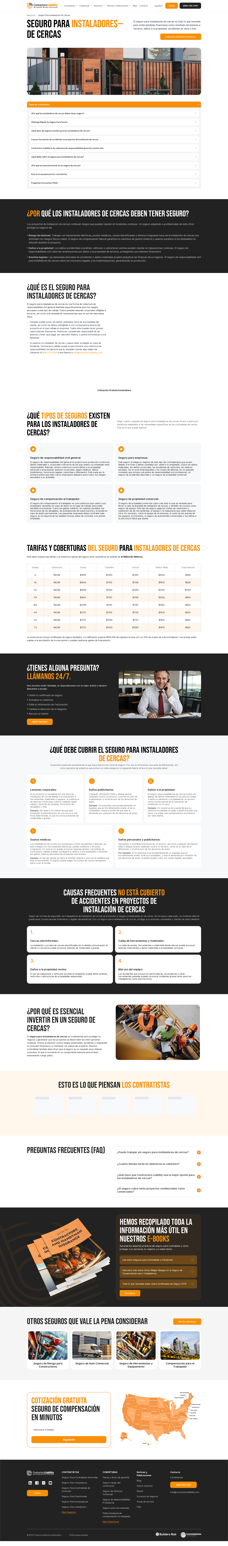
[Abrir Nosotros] (103, 5)
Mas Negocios (69, 1512)
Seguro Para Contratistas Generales (80, 1477)
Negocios (31, 15)
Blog (139, 1480)
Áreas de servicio (145, 1501)
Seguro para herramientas (116, 1508)
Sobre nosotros (145, 1486)
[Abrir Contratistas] (76, 5)
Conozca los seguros (147, 1496)
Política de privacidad (78, 1535)
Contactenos (176, 1477)
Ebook (140, 1491)
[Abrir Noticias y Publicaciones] (129, 5)
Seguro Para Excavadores (75, 1501)
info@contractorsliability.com (87, 352)
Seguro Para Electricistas (74, 1496)
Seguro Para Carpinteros (74, 1482)
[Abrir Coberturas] (90, 5)
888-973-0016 (49, 352)
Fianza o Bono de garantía (116, 1477)
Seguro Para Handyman (74, 1507)
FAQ (139, 1507)
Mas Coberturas (111, 1521)
